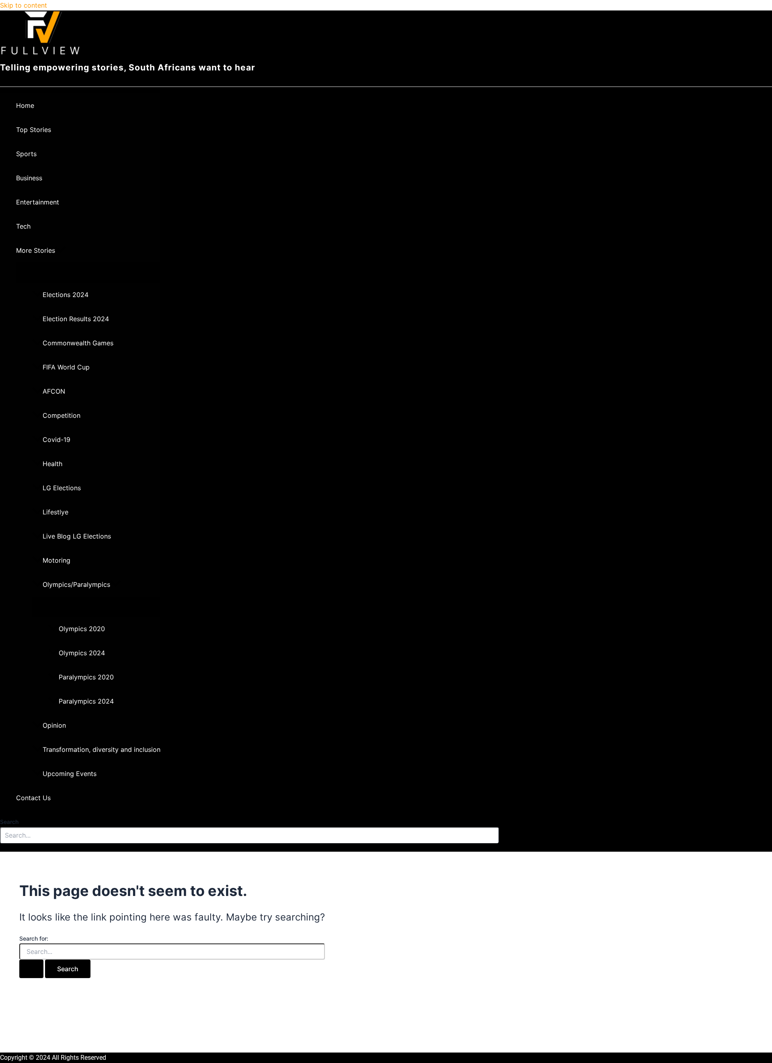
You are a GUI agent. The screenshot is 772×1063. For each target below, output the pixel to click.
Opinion (54, 725)
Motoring (56, 560)
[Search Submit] (31, 969)
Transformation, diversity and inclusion (101, 749)
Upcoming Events (69, 774)
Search (9, 821)
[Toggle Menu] (88, 272)
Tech (23, 226)
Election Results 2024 (76, 319)
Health (52, 464)
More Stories (35, 250)
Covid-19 (56, 440)
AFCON (54, 391)
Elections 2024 (65, 295)
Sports (26, 154)
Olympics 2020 (82, 629)
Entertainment (37, 202)
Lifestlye (55, 512)
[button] (60, 250)
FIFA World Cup (66, 367)
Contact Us (33, 798)
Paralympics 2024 (86, 701)
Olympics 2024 (82, 653)
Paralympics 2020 (86, 677)
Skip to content (23, 5)
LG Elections (62, 488)
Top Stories (33, 130)
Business (29, 178)
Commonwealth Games (78, 343)
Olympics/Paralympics (76, 584)
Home (25, 105)
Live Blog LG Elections (77, 536)
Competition (61, 415)
